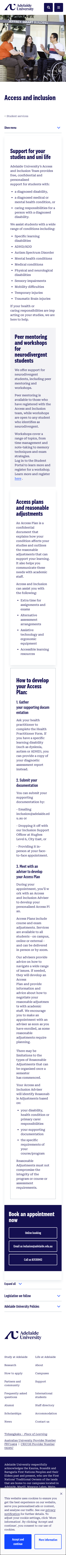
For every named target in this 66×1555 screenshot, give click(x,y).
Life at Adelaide (45, 1356)
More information (48, 1540)
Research (10, 1365)
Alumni (9, 1405)
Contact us (42, 1421)
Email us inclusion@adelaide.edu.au (33, 1246)
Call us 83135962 (33, 1259)
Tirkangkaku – (25, 1434)
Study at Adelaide (15, 1356)
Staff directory (44, 1405)
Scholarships (12, 1413)
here (18, 478)
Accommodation (46, 1413)
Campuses (42, 1373)
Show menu (10, 127)
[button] (61, 1494)
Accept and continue (18, 1541)
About (39, 1365)
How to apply (13, 1373)
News (8, 1421)
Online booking (33, 1233)
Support (40, 1381)
